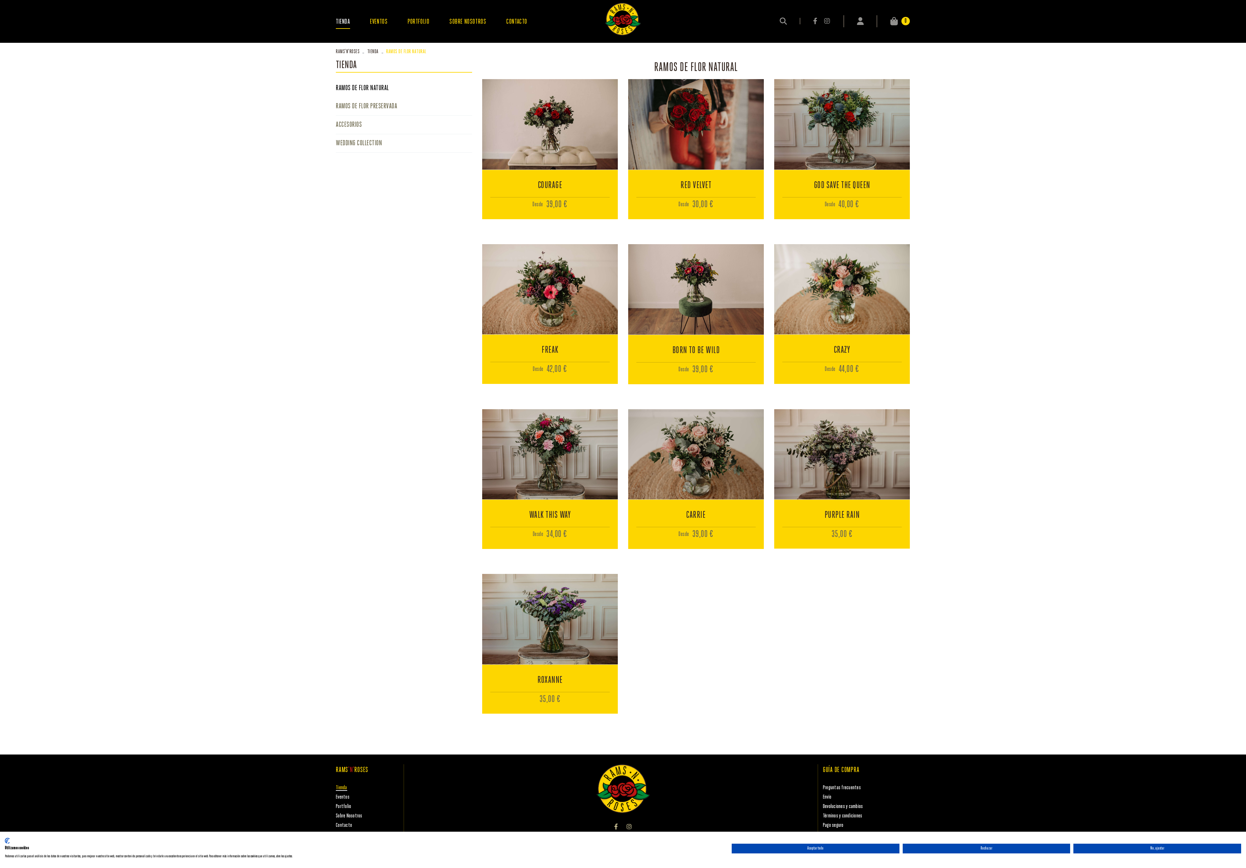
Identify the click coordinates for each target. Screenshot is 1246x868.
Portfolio (343, 806)
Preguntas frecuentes (842, 788)
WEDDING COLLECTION (359, 143)
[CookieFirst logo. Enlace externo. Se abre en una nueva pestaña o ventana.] (7, 841)
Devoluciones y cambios (843, 806)
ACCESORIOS (349, 125)
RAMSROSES (348, 51)
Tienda (373, 51)
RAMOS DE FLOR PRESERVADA (366, 106)
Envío (827, 797)
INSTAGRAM (827, 21)
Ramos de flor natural (362, 88)
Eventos (342, 797)
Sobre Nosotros (349, 816)
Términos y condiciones (842, 816)
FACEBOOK (815, 21)
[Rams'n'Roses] (623, 19)
